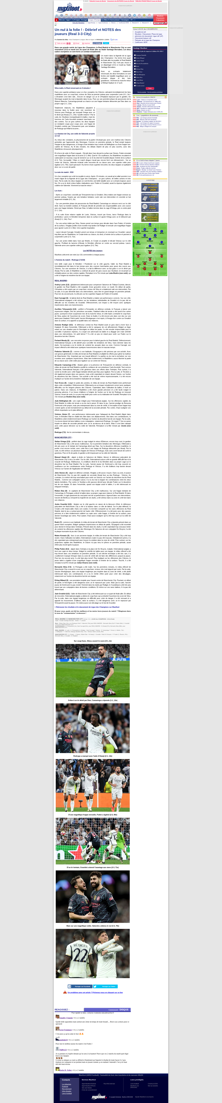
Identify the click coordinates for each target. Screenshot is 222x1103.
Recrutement (66, 1089)
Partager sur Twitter (108, 986)
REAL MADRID (60, 619)
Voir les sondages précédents (155, 92)
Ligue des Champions (78, 22)
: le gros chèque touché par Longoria (146, 163)
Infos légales (66, 1091)
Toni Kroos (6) (60, 383)
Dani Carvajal (81, 626)
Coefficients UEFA (124, 22)
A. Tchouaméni (70, 626)
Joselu (98, 631)
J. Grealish (67, 635)
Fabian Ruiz (139, 77)
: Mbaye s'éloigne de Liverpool (144, 126)
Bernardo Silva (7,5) (63, 567)
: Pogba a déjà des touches (144, 168)
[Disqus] (93, 1043)
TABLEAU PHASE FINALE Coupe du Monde (148, 1)
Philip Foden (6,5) (62, 549)
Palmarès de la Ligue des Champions (147, 40)
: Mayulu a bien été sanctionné (144, 119)
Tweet (106, 43)
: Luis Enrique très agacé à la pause (146, 123)
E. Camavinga (105, 630)
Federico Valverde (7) (63, 351)
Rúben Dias (62, 623)
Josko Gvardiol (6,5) (63, 504)
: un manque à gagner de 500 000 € (147, 121)
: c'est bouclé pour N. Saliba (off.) (147, 101)
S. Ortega (71, 634)
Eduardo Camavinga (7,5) (65, 365)
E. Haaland (74, 635)
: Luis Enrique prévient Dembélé (145, 118)
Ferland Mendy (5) (62, 340)
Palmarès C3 (145, 22)
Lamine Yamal (140, 60)
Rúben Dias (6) (61, 491)
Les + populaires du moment (147, 115)
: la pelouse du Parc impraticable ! (145, 166)
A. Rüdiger (82, 630)
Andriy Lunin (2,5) (62, 285)
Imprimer (87, 43)
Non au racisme (153, 1086)
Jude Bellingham (140, 74)
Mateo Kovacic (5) (62, 536)
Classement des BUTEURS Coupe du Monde (120, 1)
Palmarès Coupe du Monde (97, 1)
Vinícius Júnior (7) (62, 414)
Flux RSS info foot (109, 1084)
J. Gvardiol (126, 623)
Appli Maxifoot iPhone (89, 1086)
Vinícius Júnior (92, 631)
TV (131, 20)
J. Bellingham (59, 631)
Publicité (65, 1086)
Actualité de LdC (140, 32)
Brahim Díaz (79, 631)
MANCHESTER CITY (76, 619)
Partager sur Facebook (82, 986)
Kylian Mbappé (140, 58)
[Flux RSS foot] (165, 97)
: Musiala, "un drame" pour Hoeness (147, 170)
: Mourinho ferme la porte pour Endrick (147, 103)
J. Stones (77, 634)
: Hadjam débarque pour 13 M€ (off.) (148, 112)
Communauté (118, 1009)
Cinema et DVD (153, 1084)
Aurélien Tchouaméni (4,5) (65, 309)
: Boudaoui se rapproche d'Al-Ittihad (146, 108)
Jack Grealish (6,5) (62, 594)
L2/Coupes (76, 20)
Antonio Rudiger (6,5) (64, 325)
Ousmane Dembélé (141, 55)
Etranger (84, 20)
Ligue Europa (91, 22)
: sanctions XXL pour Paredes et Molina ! (147, 171)
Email (77, 43)
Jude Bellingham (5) (63, 401)
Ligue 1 (68, 20)
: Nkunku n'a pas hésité (144, 105)
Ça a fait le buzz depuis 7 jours (148, 160)
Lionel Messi (139, 80)
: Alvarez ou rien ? (142, 110)
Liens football (67, 1093)
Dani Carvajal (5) (61, 298)
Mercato (62, 20)
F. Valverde (84, 623)
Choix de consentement (89, 1090)
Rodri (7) (58, 522)
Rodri (103, 634)
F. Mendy (97, 630)
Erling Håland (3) (61, 580)
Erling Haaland (140, 83)
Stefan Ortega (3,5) (62, 441)
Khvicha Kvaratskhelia (142, 63)
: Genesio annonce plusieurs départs (146, 164)
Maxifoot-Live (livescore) (134, 1086)
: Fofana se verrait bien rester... (145, 99)
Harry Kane (139, 72)
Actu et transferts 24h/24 (145, 97)
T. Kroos (112, 630)
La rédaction (66, 1084)
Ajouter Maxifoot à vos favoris (144, 1097)
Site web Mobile (87, 1088)
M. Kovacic (108, 634)
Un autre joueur (140, 85)
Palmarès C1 (135, 22)
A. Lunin (67, 630)
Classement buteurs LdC (143, 38)
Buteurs (113, 22)
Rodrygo (74, 623)
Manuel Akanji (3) (62, 457)
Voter (150, 88)
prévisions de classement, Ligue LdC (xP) (149, 36)
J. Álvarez (121, 634)
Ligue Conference (103, 22)
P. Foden (116, 623)
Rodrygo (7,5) (60, 432)
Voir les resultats (141, 92)
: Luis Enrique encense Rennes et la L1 (147, 124)
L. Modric (117, 630)
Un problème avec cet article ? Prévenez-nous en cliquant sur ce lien (95, 992)
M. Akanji (103, 626)
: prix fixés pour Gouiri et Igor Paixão (146, 173)
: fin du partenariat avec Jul (143, 175)
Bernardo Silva (107, 623)
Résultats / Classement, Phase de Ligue (148, 34)
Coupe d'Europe (94, 20)
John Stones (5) (61, 473)
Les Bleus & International (110, 20)
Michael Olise (139, 69)
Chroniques (125, 20)
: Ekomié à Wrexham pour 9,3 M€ (146, 106)
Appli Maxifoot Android (89, 1084)
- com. (113, 39)
